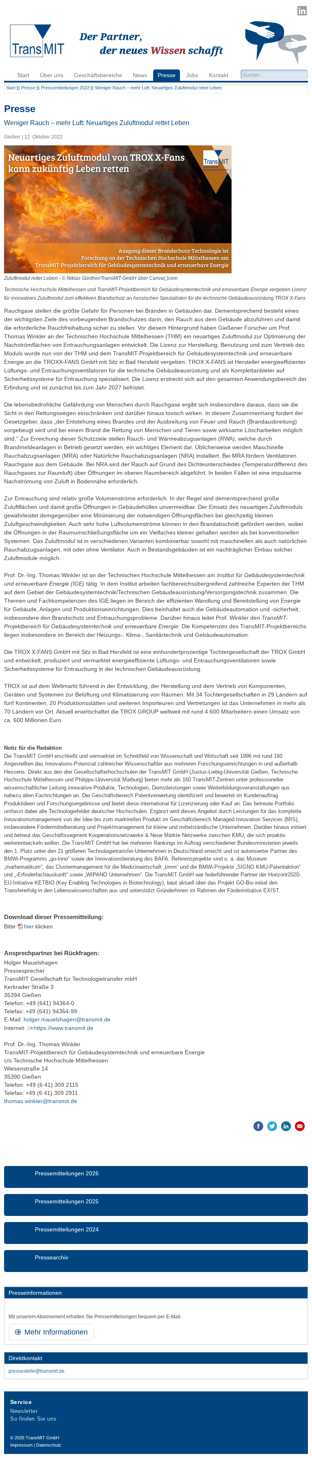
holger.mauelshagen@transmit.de (67, 1019)
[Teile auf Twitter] (272, 1126)
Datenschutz (48, 1445)
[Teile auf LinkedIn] (286, 1126)
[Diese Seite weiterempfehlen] (300, 1126)
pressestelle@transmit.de (37, 1371)
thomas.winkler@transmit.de (40, 1101)
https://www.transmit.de (63, 1028)
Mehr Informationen (55, 1332)
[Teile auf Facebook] (258, 1126)
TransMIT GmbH (42, 1437)
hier (29, 926)
